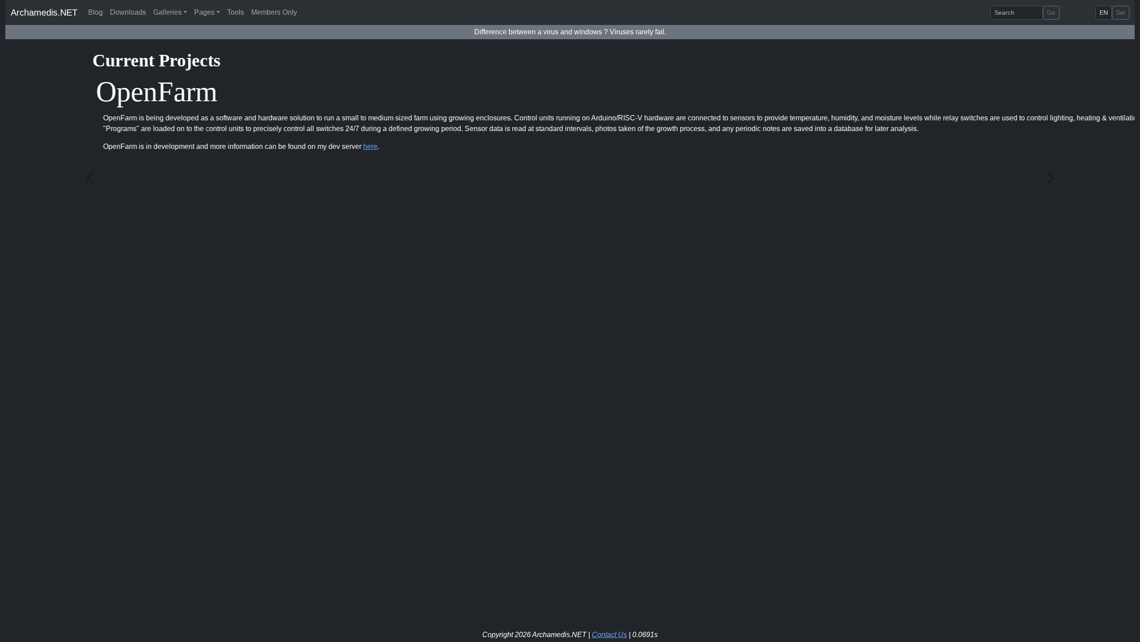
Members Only (274, 12)
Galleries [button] (167, 12)
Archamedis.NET (44, 12)
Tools (235, 12)
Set (1120, 12)
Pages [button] (204, 12)
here (283, 146)
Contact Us (609, 634)
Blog (95, 12)
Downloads (128, 12)
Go (1051, 12)
